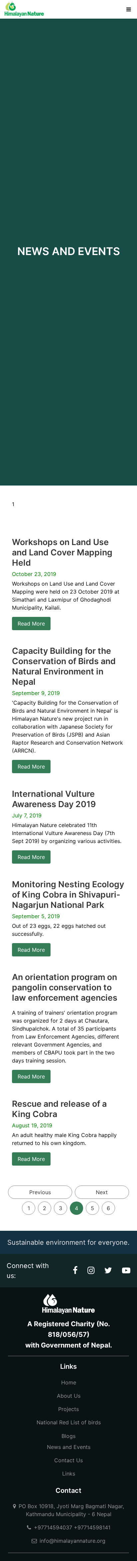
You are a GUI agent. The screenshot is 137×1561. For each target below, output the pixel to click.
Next (102, 1192)
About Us (68, 1395)
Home (68, 1382)
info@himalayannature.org (72, 1540)
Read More (31, 623)
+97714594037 (53, 1527)
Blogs (68, 1436)
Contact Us (68, 1460)
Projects (68, 1409)
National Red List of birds (69, 1422)
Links (68, 1473)
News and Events (68, 1447)
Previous (40, 1192)
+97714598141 (92, 1527)
